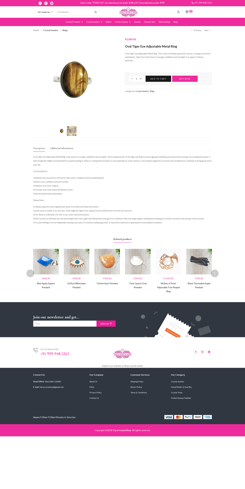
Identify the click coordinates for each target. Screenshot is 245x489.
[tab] (41, 149)
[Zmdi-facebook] (40, 3)
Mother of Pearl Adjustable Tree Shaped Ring (168, 287)
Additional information (61, 148)
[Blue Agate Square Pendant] (46, 261)
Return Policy (136, 387)
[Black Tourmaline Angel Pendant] (199, 261)
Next (206, 30)
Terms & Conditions (138, 392)
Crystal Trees (176, 392)
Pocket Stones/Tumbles (181, 398)
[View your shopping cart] (187, 11)
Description (39, 148)
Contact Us (94, 398)
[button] (202, 2)
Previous (197, 30)
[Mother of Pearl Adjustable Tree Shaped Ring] (168, 261)
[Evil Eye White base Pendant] (76, 261)
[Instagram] (46, 3)
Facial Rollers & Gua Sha (181, 387)
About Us (93, 381)
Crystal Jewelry (50, 30)
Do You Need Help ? (49, 349)
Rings (65, 30)
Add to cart (158, 79)
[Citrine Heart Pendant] (107, 261)
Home (36, 30)
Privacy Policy (95, 392)
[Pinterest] (51, 3)
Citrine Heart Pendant (107, 283)
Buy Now (184, 79)
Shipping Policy (136, 381)
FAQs (91, 387)
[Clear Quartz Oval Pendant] (138, 261)
